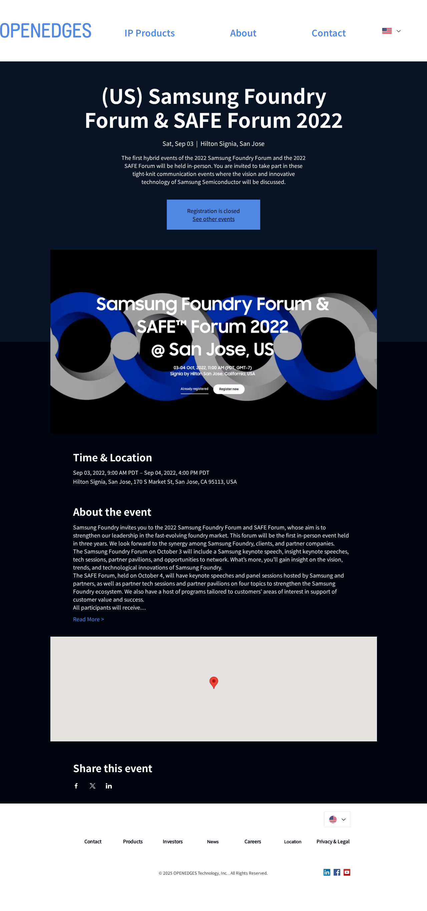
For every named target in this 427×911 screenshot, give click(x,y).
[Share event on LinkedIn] (109, 785)
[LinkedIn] (327, 872)
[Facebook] (337, 872)
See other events (213, 219)
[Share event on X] (92, 785)
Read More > (88, 619)
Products (133, 841)
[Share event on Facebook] (76, 785)
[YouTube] (347, 872)
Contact (92, 841)
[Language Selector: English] (391, 31)
